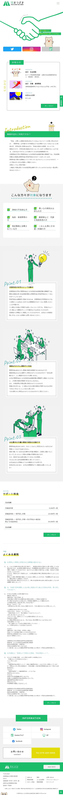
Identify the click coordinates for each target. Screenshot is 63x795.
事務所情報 (30, 779)
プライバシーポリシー (52, 779)
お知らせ (29, 777)
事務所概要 (40, 782)
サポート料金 (30, 782)
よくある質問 (40, 779)
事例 (38, 777)
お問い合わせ (50, 777)
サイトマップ (50, 782)
